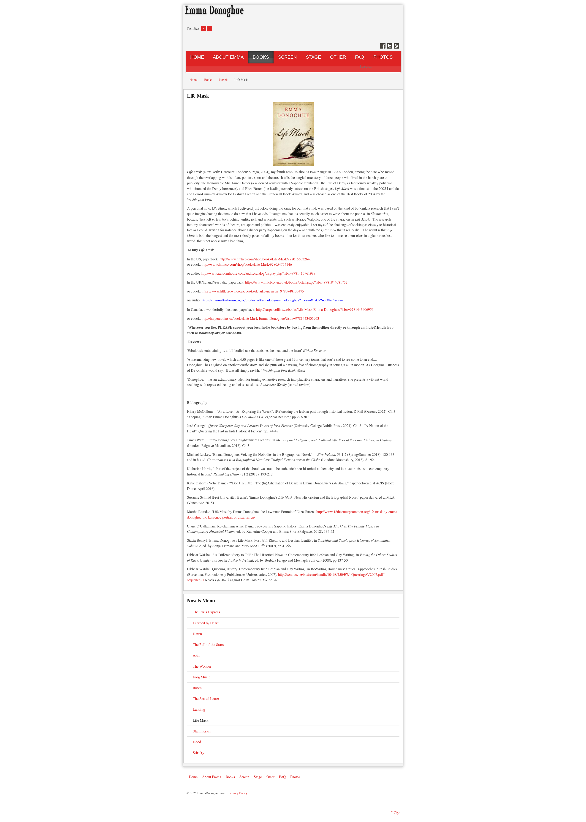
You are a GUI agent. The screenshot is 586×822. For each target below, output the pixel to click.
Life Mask (198, 95)
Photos (295, 776)
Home (193, 776)
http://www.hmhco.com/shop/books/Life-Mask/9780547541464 (248, 264)
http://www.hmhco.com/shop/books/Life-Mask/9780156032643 (266, 259)
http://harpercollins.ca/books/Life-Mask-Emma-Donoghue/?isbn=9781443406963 (260, 318)
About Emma (211, 776)
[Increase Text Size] (209, 30)
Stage (258, 776)
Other (270, 776)
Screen (244, 776)
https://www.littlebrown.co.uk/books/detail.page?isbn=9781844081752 (296, 282)
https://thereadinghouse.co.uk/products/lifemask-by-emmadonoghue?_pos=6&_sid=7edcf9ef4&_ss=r (272, 300)
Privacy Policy (237, 793)
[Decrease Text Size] (203, 30)
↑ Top (395, 812)
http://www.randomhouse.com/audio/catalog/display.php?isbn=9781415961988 (258, 273)
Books (230, 776)
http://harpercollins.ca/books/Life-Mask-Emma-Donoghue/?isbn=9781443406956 (315, 309)
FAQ (282, 776)
